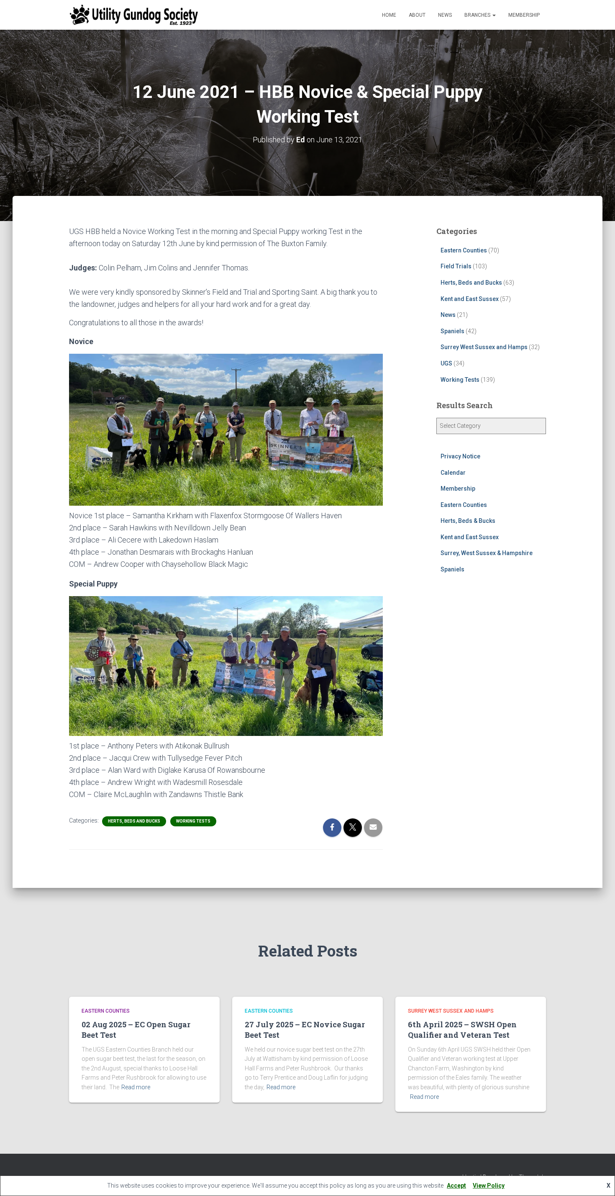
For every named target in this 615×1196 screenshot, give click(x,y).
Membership (524, 15)
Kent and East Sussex (470, 299)
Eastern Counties (464, 250)
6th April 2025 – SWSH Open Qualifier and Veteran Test (462, 1029)
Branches (478, 15)
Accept (456, 1185)
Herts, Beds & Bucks (468, 520)
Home (389, 15)
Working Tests (193, 821)
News (445, 15)
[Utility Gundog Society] (134, 15)
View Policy (489, 1185)
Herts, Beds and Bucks (134, 821)
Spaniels (452, 331)
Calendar (453, 472)
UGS (446, 363)
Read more (135, 1087)
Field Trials (456, 266)
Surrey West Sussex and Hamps (484, 347)
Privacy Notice (460, 456)
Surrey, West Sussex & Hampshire (487, 553)
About (417, 15)
